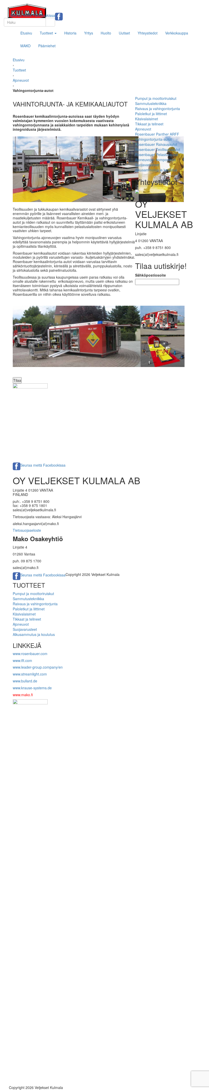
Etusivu (26, 32)
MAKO (25, 45)
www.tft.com (22, 660)
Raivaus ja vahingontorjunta (157, 108)
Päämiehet (47, 45)
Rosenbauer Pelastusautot (156, 154)
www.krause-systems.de (33, 687)
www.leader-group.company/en (38, 667)
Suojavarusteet (147, 164)
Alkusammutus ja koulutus (156, 169)
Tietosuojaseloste (27, 530)
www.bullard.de (25, 680)
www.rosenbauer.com (30, 653)
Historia (70, 32)
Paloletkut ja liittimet (151, 113)
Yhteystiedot (148, 32)
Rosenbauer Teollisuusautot (157, 149)
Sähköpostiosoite (150, 275)
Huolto (106, 32)
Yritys (88, 32)
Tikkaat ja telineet (149, 123)
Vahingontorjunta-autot (153, 139)
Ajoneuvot (21, 80)
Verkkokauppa (176, 32)
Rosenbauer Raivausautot (156, 144)
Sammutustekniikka (150, 103)
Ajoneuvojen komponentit (155, 159)
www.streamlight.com (30, 674)
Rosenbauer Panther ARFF (157, 134)
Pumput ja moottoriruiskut (155, 98)
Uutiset (124, 32)
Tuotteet (47, 32)
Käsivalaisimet (146, 118)
